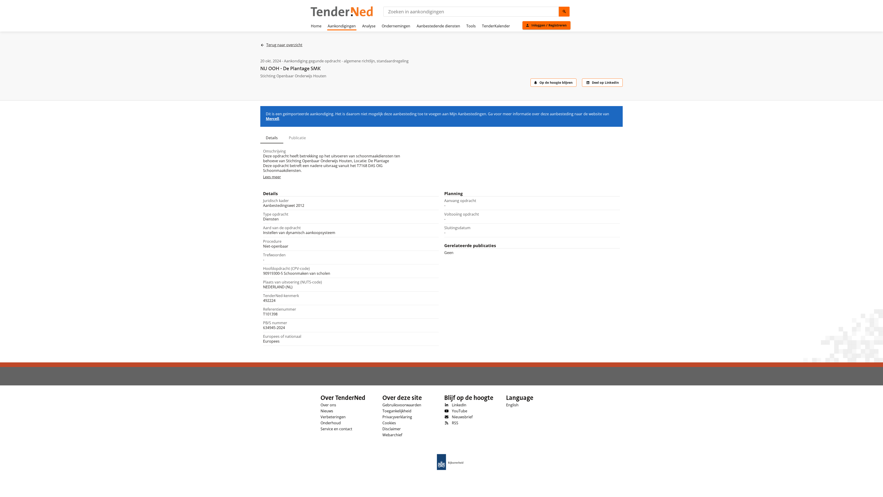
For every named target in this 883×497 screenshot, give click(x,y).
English (512, 404)
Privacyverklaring (397, 416)
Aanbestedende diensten (438, 26)
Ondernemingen (396, 26)
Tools (471, 26)
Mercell (272, 118)
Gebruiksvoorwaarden (401, 404)
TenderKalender (496, 26)
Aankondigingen (342, 26)
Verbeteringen (333, 416)
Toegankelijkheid (396, 410)
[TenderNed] (342, 15)
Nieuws (327, 410)
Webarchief (392, 434)
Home (316, 26)
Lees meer (272, 176)
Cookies (389, 422)
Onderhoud (331, 422)
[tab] (271, 137)
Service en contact (336, 428)
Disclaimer (391, 428)
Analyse (369, 26)
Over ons (328, 404)
